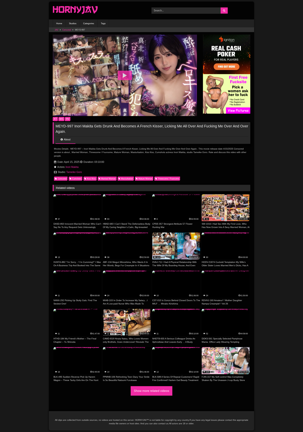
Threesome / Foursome (168, 179)
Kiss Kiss (91, 179)
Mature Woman (145, 179)
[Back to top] (293, 423)
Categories (88, 23)
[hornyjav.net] (76, 10)
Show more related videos (151, 390)
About (66, 139)
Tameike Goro (74, 172)
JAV (56, 30)
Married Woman (108, 179)
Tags (103, 23)
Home (59, 23)
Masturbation (127, 179)
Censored (66, 30)
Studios (72, 23)
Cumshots (76, 179)
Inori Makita (72, 167)
